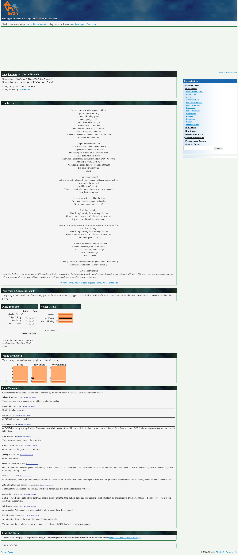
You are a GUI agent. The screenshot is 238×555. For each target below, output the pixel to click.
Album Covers (192, 94)
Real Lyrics (190, 131)
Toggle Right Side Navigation (228, 72)
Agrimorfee (24, 89)
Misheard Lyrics (192, 85)
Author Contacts (192, 100)
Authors (189, 97)
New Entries (191, 114)
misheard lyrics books (35, 24)
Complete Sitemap (193, 144)
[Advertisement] (119, 48)
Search (189, 122)
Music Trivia (190, 128)
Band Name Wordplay (194, 134)
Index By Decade (193, 105)
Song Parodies (9, 74)
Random (189, 116)
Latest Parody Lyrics (194, 92)
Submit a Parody (192, 125)
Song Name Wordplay (194, 138)
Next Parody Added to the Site (104, 282)
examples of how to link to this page (124, 537)
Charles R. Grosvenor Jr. (226, 552)
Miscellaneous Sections (195, 141)
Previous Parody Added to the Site (75, 282)
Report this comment (30, 397)
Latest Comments (193, 111)
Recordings (190, 119)
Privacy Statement (9, 552)
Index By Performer (194, 103)
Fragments (190, 108)
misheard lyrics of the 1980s (84, 24)
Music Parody (191, 89)
